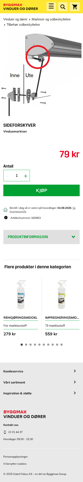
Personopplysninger (15, 456)
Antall (8, 166)
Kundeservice (13, 371)
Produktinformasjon (28, 237)
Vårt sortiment (14, 382)
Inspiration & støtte (17, 393)
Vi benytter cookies (15, 463)
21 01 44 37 (15, 432)
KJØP (41, 190)
